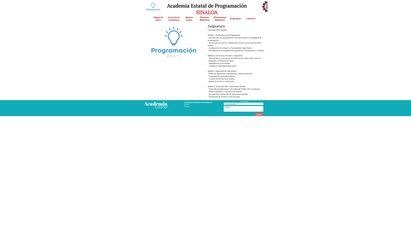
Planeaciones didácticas (220, 18)
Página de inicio (158, 18)
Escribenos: (244, 101)
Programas (235, 18)
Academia (156, 103)
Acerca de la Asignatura (174, 18)
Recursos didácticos (204, 18)
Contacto (250, 18)
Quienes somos (189, 18)
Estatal (161, 106)
